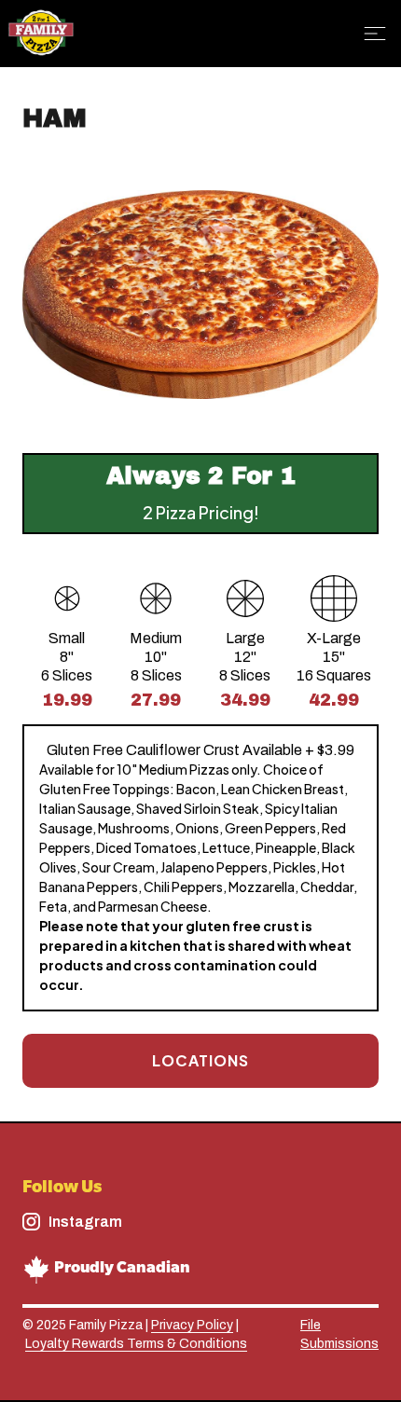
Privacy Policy (192, 1325)
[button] (378, 33)
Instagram (85, 1222)
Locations (200, 1060)
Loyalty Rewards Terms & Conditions (136, 1344)
